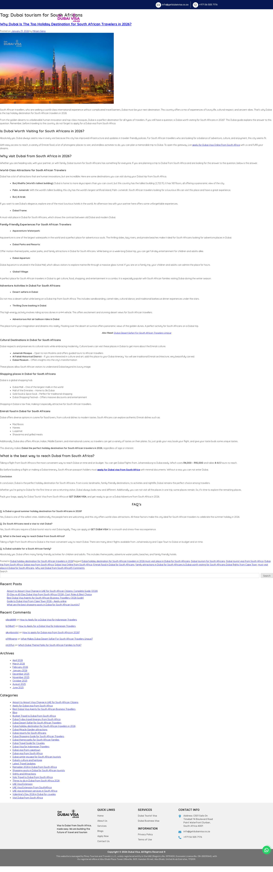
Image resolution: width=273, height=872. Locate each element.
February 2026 (20, 667)
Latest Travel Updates (24, 763)
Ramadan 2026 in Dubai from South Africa (35, 767)
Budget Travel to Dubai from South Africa (34, 715)
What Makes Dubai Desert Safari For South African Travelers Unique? (57, 638)
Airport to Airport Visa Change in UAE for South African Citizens (45, 702)
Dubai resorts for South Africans (29, 732)
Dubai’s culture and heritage (27, 760)
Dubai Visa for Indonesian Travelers (31, 746)
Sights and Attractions (24, 773)
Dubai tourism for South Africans (208, 561)
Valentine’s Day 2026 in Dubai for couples (34, 794)
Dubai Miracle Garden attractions (30, 729)
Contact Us (207, 17)
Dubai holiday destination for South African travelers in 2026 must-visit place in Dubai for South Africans (136, 561)
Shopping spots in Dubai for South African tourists (39, 770)
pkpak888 (11, 619)
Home (133, 17)
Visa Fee (164, 17)
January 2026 (20, 670)
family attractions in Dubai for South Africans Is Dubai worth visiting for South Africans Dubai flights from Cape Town (196, 564)
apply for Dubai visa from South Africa (118, 469)
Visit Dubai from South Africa (28, 797)
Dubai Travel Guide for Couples (29, 743)
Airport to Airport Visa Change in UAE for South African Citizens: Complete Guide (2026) (52, 591)
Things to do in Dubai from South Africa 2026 (36, 780)
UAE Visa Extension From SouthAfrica (32, 787)
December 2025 (21, 673)
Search (3, 571)
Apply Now (189, 17)
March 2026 (19, 663)
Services (146, 17)
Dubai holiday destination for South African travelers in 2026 (41, 561)
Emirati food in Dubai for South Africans (114, 564)
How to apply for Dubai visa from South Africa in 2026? (51, 632)
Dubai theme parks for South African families (36, 739)
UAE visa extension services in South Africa (35, 790)
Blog (15, 712)
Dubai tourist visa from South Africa (244, 561)
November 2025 (21, 677)
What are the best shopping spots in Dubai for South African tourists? (43, 604)
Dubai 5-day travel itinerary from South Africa (36, 719)
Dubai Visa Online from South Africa (73, 564)
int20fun (10, 645)
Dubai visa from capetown (26, 750)
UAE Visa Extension (23, 784)
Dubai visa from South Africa (39, 564)
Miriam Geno (39, 31)
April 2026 (18, 660)
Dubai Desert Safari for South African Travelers (37, 722)
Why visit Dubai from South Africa (52, 568)
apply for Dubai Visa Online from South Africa (216, 144)
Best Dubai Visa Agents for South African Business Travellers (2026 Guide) (45, 597)
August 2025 (19, 684)
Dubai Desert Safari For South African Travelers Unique (142, 332)
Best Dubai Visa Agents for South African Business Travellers (44, 709)
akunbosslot (12, 632)
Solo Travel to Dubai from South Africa (33, 777)
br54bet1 (10, 626)
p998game (11, 638)
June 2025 (18, 687)
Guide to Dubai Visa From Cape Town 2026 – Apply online (36, 601)
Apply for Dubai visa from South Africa (33, 705)
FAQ (176, 17)
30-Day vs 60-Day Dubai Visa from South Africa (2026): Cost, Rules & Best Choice (49, 594)
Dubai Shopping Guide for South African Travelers (38, 736)
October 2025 (20, 680)
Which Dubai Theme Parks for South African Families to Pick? (49, 645)
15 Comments (77, 568)
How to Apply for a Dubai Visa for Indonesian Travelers (48, 619)
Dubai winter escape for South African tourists (37, 756)
